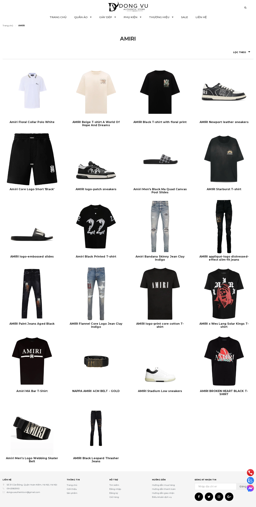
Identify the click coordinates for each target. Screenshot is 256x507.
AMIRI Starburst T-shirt (224, 189)
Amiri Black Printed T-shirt (96, 256)
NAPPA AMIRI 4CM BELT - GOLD (96, 391)
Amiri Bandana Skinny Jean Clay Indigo (160, 258)
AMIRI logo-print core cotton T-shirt (160, 325)
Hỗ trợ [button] (113, 479)
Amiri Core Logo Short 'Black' (32, 189)
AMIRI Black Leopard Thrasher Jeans (96, 460)
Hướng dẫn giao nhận (163, 493)
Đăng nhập (115, 489)
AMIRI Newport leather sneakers (224, 122)
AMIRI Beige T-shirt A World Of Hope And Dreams (96, 124)
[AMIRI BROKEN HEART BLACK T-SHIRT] (224, 361)
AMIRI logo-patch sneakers (96, 189)
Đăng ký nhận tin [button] (205, 479)
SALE (184, 17)
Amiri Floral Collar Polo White (32, 122)
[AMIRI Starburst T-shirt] (224, 159)
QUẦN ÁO (81, 17)
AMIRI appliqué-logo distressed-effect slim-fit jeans (224, 258)
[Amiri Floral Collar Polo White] (32, 92)
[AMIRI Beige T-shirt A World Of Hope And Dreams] (96, 92)
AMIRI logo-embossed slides (32, 256)
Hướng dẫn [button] (159, 479)
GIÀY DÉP (106, 17)
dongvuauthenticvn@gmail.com (23, 492)
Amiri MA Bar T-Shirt (32, 391)
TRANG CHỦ (58, 17)
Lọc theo (239, 52)
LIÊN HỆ (201, 17)
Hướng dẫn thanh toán (164, 489)
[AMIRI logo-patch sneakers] (96, 159)
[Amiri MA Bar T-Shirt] (32, 361)
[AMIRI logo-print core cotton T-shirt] (160, 294)
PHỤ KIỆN (131, 17)
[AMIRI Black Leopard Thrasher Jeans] (96, 428)
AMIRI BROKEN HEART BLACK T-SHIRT (224, 393)
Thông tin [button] (73, 479)
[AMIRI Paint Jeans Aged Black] (32, 294)
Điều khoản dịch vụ (162, 497)
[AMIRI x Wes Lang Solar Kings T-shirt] (224, 294)
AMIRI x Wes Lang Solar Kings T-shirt (224, 325)
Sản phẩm (72, 493)
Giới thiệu (72, 489)
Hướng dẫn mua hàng (163, 485)
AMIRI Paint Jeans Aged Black (32, 323)
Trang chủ (72, 485)
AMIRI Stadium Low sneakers (160, 391)
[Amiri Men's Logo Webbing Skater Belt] (32, 428)
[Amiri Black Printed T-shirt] (96, 226)
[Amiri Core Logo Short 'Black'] (32, 159)
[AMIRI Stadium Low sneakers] (160, 361)
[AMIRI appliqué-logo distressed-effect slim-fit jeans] (224, 226)
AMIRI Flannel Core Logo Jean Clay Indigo (96, 325)
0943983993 (13, 488)
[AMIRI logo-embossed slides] (32, 226)
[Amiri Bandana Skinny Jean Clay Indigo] (160, 226)
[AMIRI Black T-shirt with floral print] (160, 92)
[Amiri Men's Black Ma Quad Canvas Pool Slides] (160, 159)
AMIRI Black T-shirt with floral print (160, 122)
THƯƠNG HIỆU (159, 17)
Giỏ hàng (114, 497)
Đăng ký (113, 493)
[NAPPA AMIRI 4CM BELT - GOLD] (96, 361)
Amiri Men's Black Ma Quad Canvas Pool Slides (160, 191)
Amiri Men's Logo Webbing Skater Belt (32, 460)
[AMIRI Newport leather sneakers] (224, 92)
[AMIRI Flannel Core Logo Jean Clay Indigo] (96, 294)
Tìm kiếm (114, 485)
